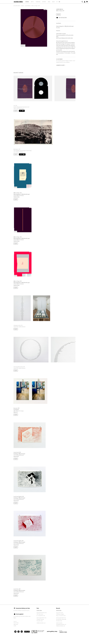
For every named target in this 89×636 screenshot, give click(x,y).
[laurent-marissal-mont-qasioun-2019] (33, 132)
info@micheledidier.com (41, 623)
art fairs (44, 1)
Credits (15, 625)
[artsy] (27, 631)
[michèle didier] (18, 1)
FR (57, 1)
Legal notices (16, 624)
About (53, 1)
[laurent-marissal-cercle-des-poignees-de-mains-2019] (31, 349)
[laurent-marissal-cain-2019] (33, 88)
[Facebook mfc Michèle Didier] (18, 631)
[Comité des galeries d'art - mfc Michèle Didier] (38, 631)
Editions (27, 1)
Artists (32, 1)
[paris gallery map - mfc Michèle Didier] (52, 631)
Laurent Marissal (27, 5)
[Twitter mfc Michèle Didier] (15, 631)
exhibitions (38, 1)
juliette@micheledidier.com (61, 624)
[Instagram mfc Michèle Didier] (21, 631)
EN (59, 1)
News (49, 1)
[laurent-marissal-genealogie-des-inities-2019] (22, 308)
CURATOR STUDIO (63, 632)
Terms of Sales (16, 622)
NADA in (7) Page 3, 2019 (35, 5)
